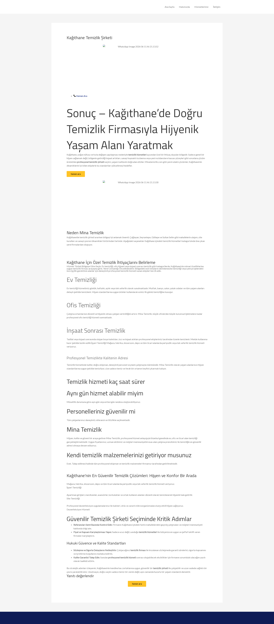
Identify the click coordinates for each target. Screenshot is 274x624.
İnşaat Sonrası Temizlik (96, 330)
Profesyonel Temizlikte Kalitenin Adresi (97, 358)
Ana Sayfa (169, 6)
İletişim (216, 6)
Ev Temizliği (82, 279)
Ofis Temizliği (83, 305)
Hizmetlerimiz (201, 6)
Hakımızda (184, 6)
